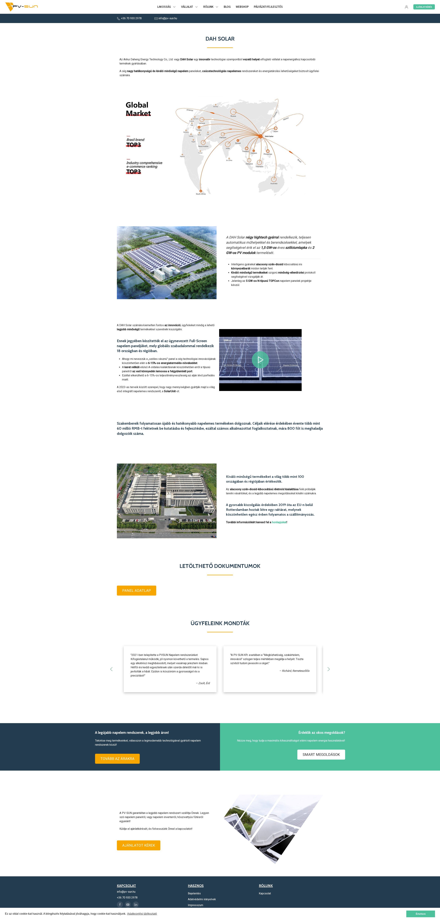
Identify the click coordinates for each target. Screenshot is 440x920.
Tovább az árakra (117, 759)
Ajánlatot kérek (138, 845)
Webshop (242, 7)
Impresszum (195, 905)
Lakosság (164, 7)
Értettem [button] (421, 913)
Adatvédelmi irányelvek (202, 899)
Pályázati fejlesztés (268, 7)
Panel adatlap (136, 591)
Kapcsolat (265, 893)
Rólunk (208, 7)
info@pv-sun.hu (167, 18)
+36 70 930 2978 (131, 18)
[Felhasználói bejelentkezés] (406, 7)
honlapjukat (279, 522)
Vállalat (187, 7)
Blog (227, 7)
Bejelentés (194, 893)
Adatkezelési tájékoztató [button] (142, 913)
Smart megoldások (321, 755)
